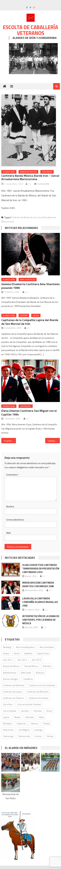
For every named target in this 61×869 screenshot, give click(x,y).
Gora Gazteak (9, 710)
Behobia (47, 666)
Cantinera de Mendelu (37, 691)
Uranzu (38, 736)
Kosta (49, 710)
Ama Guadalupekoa (25, 647)
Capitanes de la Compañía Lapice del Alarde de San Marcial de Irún (29, 322)
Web (8, 532)
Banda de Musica (28, 171)
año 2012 (8, 659)
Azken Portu (43, 653)
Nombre (10, 506)
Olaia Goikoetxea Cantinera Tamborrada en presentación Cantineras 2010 (40, 568)
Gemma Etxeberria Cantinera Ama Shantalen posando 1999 (30, 286)
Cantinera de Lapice (12, 691)
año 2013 (22, 659)
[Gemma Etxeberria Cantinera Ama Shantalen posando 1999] (30, 254)
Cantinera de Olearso (13, 698)
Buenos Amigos (10, 679)
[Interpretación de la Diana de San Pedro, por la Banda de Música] (10, 620)
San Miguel (25, 406)
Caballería (28, 679)
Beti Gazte (26, 672)
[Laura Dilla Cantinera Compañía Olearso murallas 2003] (10, 603)
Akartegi (7, 647)
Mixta (41, 717)
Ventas (50, 736)
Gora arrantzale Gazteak (29, 704)
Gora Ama (8, 704)
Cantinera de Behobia (13, 685)
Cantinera (47, 171)
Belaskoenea (9, 672)
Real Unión (8, 729)
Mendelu (30, 717)
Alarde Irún (9, 171)
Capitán (23, 315)
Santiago (38, 729)
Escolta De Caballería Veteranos (30, 30)
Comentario (12, 474)
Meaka (17, 717)
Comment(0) (43, 183)
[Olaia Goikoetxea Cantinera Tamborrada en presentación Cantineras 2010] (10, 569)
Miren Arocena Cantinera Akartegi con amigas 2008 (38, 584)
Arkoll (17, 653)
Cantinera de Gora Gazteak (42, 685)
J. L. (29, 183)
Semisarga (8, 736)
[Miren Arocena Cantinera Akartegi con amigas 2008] (10, 587)
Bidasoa (40, 672)
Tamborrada (24, 736)
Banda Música (31, 666)
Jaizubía (25, 710)
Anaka (6, 653)
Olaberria (21, 723)
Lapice (36, 315)
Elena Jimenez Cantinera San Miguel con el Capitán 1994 (29, 412)
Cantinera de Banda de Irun (24, 217)
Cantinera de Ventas (38, 698)
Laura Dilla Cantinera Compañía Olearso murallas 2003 (40, 602)
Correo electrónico (15, 519)
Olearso (34, 723)
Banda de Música (11, 666)
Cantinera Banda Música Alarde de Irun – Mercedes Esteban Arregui (54, 440)
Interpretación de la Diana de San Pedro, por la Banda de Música (40, 619)
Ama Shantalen (27, 279)
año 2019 (36, 659)
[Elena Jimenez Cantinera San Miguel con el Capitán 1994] (30, 381)
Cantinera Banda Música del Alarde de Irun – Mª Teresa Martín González (11, 440)
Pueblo (46, 723)
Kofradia (38, 710)
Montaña (7, 723)
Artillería (28, 653)
